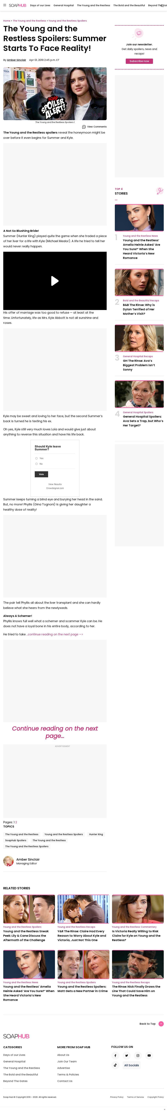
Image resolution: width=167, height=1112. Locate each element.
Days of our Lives (40, 5)
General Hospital (63, 5)
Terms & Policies (68, 1074)
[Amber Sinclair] (9, 861)
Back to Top (148, 1024)
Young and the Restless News (140, 236)
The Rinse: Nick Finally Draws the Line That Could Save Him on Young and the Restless (136, 991)
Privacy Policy (116, 1097)
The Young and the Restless (93, 5)
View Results (55, 484)
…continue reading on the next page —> (54, 634)
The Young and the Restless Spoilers (26, 846)
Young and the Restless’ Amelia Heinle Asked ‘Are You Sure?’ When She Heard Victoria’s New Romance (141, 249)
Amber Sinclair (16, 60)
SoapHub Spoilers (15, 840)
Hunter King (96, 834)
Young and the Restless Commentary (134, 927)
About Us (63, 1055)
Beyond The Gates (15, 1081)
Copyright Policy (155, 1097)
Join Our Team (67, 1061)
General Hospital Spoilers (138, 412)
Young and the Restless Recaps (76, 927)
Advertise (63, 1068)
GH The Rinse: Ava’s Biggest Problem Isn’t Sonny (139, 365)
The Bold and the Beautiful (129, 5)
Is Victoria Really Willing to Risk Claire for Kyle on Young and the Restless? (136, 935)
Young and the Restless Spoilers (64, 834)
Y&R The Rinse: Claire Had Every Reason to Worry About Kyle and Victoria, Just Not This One (82, 935)
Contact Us (64, 1081)
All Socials (131, 1065)
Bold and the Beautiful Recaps (141, 300)
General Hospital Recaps (138, 356)
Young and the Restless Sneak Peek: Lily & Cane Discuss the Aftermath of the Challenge (26, 935)
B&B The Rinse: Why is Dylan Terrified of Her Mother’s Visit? (139, 309)
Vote (41, 474)
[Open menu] (4, 5)
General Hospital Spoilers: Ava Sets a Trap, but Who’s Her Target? (143, 420)
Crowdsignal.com (55, 488)
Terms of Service (135, 1097)
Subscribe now (139, 61)
